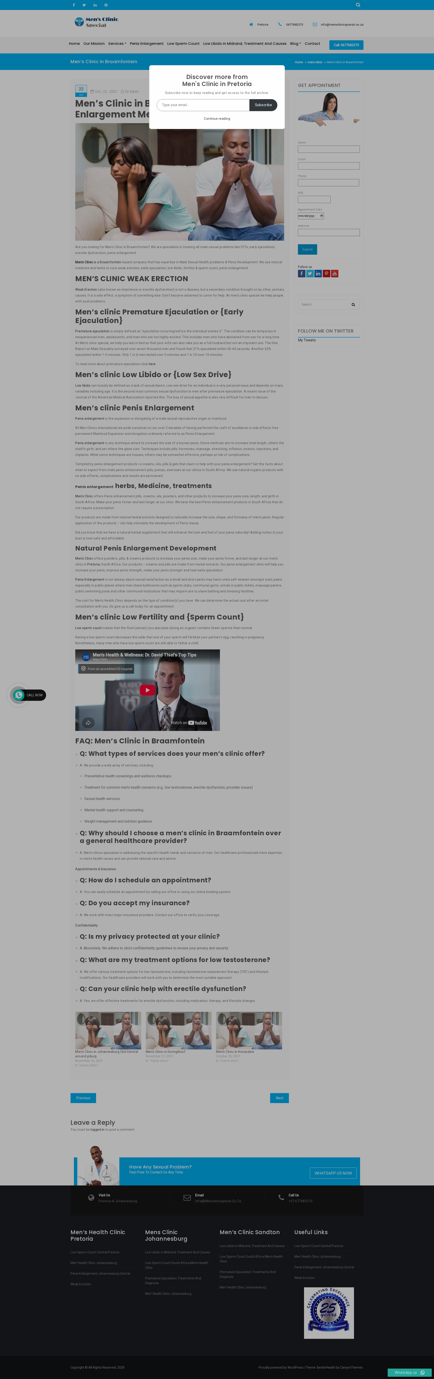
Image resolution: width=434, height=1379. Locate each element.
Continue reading (217, 118)
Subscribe (263, 105)
